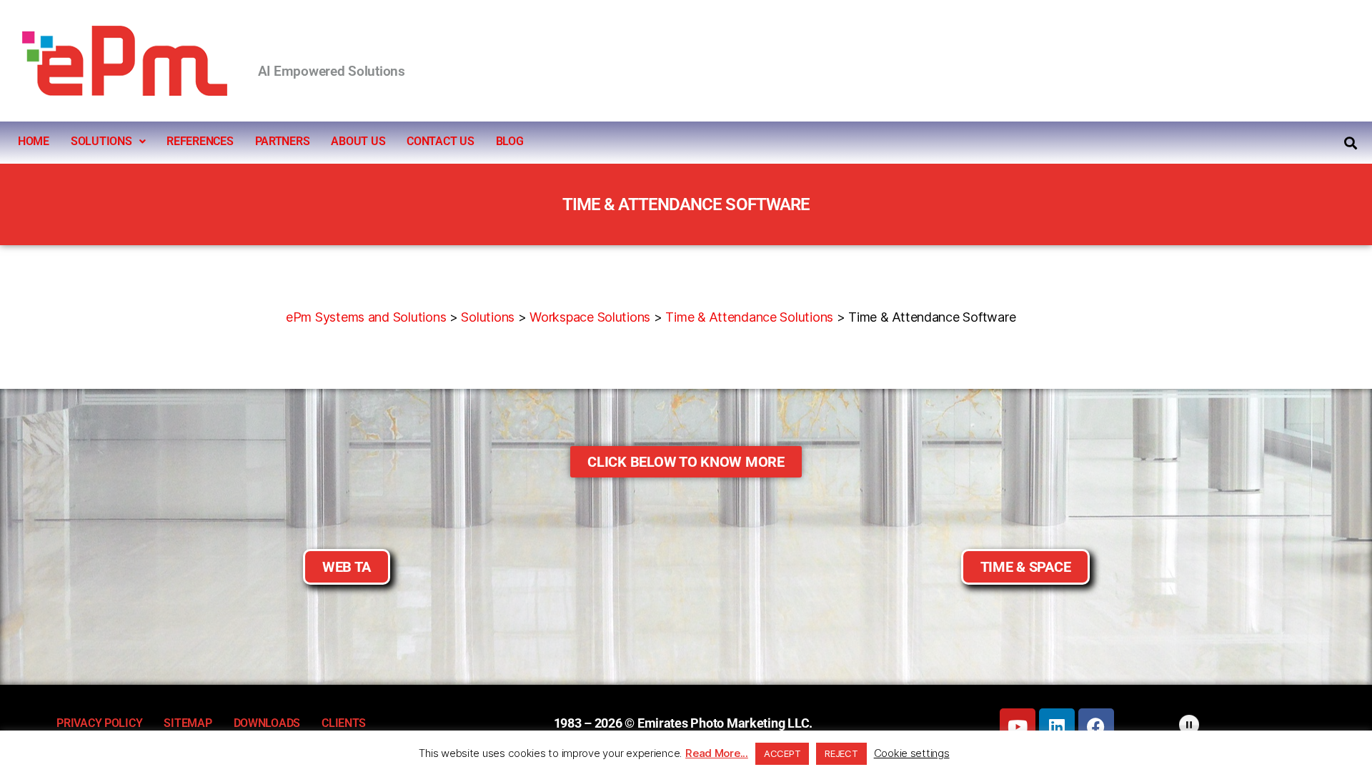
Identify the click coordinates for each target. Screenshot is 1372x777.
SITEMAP (188, 723)
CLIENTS (344, 723)
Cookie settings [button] (912, 753)
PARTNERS (282, 141)
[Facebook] (1096, 726)
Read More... (716, 753)
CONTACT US (440, 141)
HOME (33, 141)
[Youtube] (1017, 726)
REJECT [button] (841, 753)
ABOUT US (358, 141)
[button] (108, 141)
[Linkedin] (1057, 726)
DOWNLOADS (267, 723)
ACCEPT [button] (782, 753)
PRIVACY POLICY (99, 723)
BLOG (510, 141)
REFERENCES (199, 141)
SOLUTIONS (101, 141)
